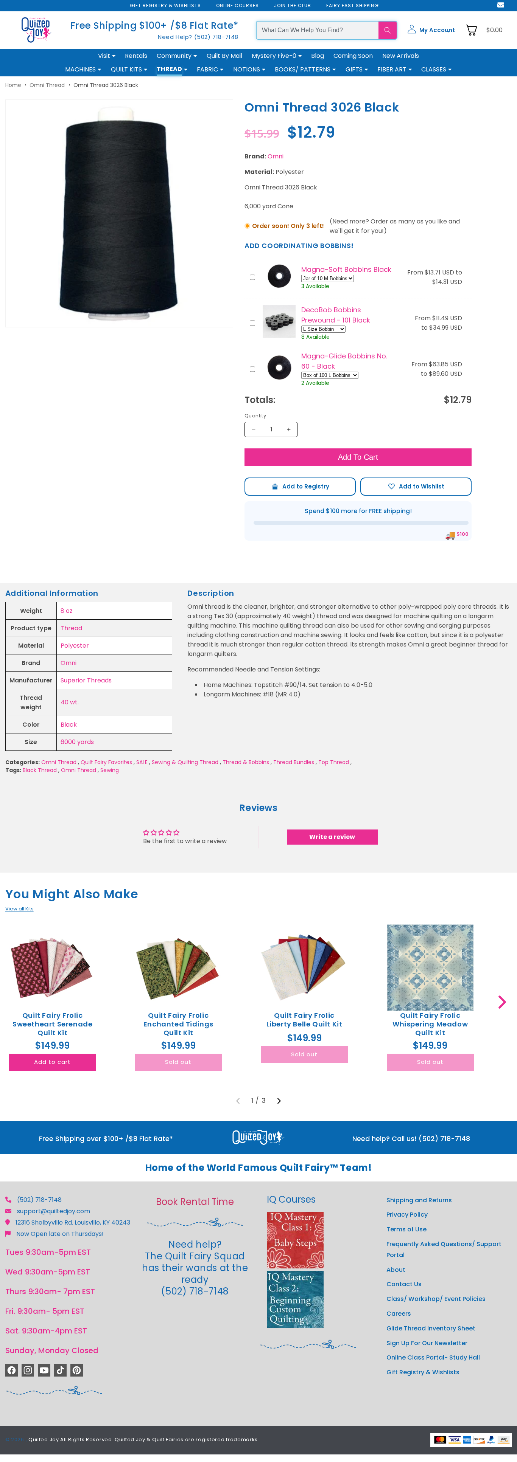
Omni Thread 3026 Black (105, 85)
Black (69, 724)
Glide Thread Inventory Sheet (430, 1328)
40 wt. (70, 702)
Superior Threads (86, 680)
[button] (431, 30)
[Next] (278, 1100)
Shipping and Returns (419, 1200)
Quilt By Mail (224, 55)
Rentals (136, 55)
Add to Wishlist (416, 487)
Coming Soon (353, 55)
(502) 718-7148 (39, 1199)
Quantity (255, 415)
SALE (142, 762)
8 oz (67, 610)
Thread (71, 628)
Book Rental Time (195, 1201)
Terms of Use (406, 1229)
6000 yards (77, 742)
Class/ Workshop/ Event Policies (436, 1299)
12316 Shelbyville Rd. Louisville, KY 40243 (73, 1222)
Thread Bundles (293, 762)
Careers (398, 1313)
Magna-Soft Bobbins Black (346, 269)
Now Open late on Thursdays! (60, 1233)
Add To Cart (358, 457)
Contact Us (404, 1284)
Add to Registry (300, 487)
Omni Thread (47, 85)
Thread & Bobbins (246, 762)
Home (13, 85)
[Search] (387, 30)
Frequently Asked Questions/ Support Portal (443, 1249)
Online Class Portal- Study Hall (433, 1357)
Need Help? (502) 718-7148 (198, 37)
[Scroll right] (502, 1002)
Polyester (75, 645)
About (395, 1269)
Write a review (332, 837)
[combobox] (317, 30)
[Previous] (238, 1100)
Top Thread (333, 762)
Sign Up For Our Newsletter (426, 1343)
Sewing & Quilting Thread (185, 762)
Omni (275, 156)
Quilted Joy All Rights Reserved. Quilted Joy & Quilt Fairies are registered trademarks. (143, 1439)
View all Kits (19, 908)
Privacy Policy (407, 1214)
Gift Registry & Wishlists (422, 1372)
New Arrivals (400, 55)
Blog (317, 55)
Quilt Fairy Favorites (106, 762)
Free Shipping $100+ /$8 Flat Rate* (154, 25)
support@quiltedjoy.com (53, 1211)
